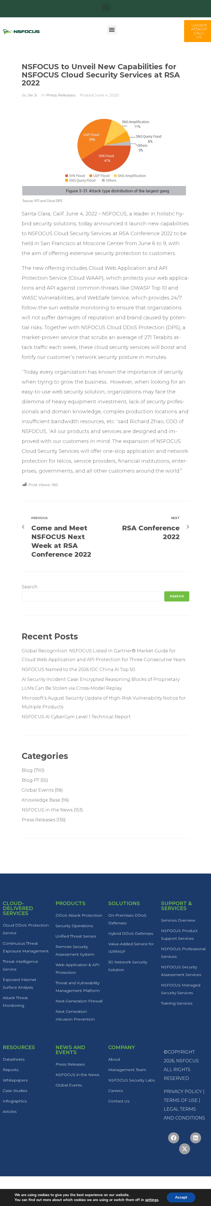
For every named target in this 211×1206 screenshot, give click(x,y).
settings (151, 1199)
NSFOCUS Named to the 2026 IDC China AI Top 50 (78, 669)
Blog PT (30, 780)
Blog (27, 770)
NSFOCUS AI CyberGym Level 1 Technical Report (76, 716)
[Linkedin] (195, 1137)
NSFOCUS (187, 1060)
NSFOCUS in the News (47, 810)
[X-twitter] (184, 1148)
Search (30, 586)
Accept (181, 1197)
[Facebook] (173, 1137)
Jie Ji (32, 95)
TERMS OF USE (181, 1100)
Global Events (38, 790)
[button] (105, 7)
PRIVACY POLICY (183, 1091)
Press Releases (60, 95)
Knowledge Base (41, 800)
